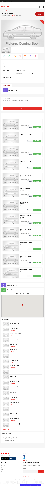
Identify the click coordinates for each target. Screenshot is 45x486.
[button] (41, 1)
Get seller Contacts (13, 90)
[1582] (40, 14)
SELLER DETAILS (6, 85)
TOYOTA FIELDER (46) (14, 323)
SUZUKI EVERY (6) (13, 408)
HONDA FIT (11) (13, 376)
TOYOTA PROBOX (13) (14, 365)
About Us (4, 1)
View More (6, 429)
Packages (3, 469)
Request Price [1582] (34, 70)
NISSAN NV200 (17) (14, 344)
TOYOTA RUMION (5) (14, 418)
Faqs (2, 467)
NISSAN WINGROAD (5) (15, 424)
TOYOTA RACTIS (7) (14, 397)
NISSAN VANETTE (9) (14, 381)
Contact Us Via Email (12, 290)
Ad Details (5, 10)
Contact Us (10, 1)
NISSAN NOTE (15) (14, 355)
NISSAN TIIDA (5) (13, 413)
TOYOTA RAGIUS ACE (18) (15, 333)
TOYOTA (13, 15)
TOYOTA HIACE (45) (14, 328)
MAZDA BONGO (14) (14, 360)
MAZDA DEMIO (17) (14, 339)
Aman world (5, 6)
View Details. (38, 127)
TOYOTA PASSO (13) (14, 371)
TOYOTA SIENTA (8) (14, 386)
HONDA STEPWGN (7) (14, 402)
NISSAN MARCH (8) (14, 392)
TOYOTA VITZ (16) (13, 349)
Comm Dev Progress (5, 473)
